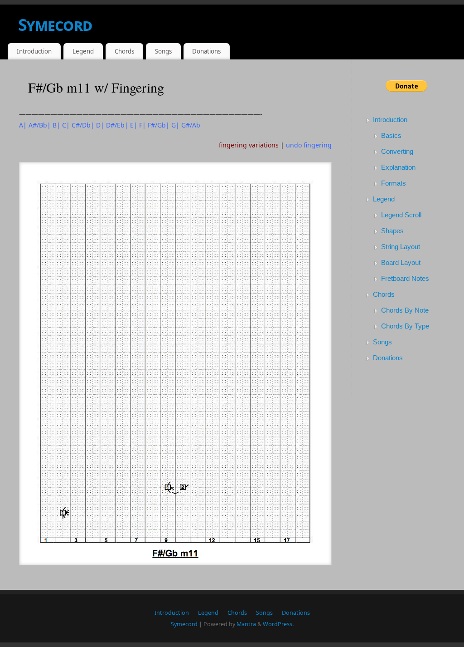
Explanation (398, 167)
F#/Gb (157, 125)
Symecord (55, 25)
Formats (393, 183)
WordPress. (278, 624)
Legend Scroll (401, 215)
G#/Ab (190, 125)
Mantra (246, 624)
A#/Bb (38, 125)
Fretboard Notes (405, 278)
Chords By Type (405, 326)
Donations (206, 51)
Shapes (392, 231)
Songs (163, 51)
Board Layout (400, 262)
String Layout (400, 246)
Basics (391, 135)
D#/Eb (115, 125)
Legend (83, 51)
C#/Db (81, 125)
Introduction (34, 51)
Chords (124, 51)
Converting (397, 151)
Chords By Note (405, 310)
